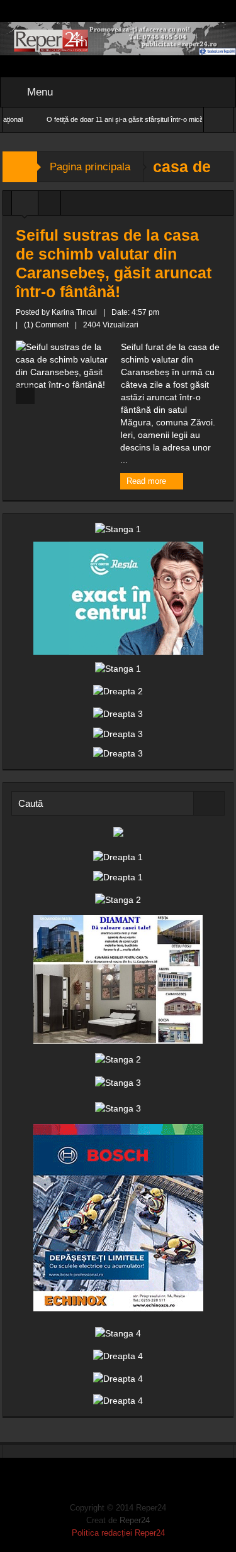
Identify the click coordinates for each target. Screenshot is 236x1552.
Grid (25, 206)
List (49, 206)
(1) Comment (46, 324)
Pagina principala (90, 167)
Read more (147, 481)
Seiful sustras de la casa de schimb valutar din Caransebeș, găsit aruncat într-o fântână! (113, 263)
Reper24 (135, 1520)
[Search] (209, 803)
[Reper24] (118, 38)
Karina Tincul (74, 312)
